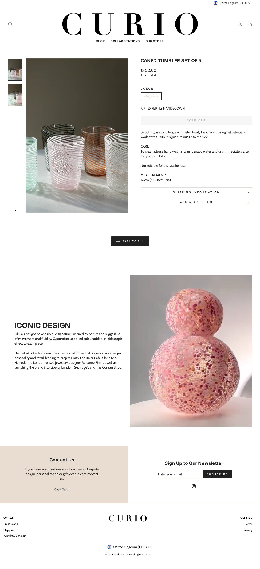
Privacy (247, 530)
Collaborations (125, 41)
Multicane (151, 96)
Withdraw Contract (14, 535)
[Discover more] (69, 351)
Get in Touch (61, 489)
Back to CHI (133, 241)
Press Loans (10, 524)
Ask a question (196, 202)
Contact (8, 517)
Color (147, 88)
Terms (248, 524)
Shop (100, 41)
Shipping (8, 530)
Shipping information (196, 192)
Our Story (154, 41)
